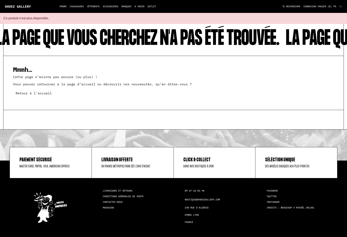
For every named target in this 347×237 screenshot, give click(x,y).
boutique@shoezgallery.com (202, 199)
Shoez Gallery (18, 6)
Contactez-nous (112, 201)
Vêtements (93, 6)
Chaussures (77, 6)
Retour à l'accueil (34, 93)
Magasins (108, 207)
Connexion (309, 6)
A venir (139, 6)
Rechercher (292, 6)
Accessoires (110, 6)
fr (334, 6)
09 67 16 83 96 (194, 190)
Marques (126, 6)
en (340, 6)
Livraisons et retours (117, 190)
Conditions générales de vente (123, 196)
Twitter (272, 196)
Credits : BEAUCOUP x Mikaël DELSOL (290, 207)
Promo (62, 6)
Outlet (152, 6)
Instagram (273, 201)
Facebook (272, 190)
